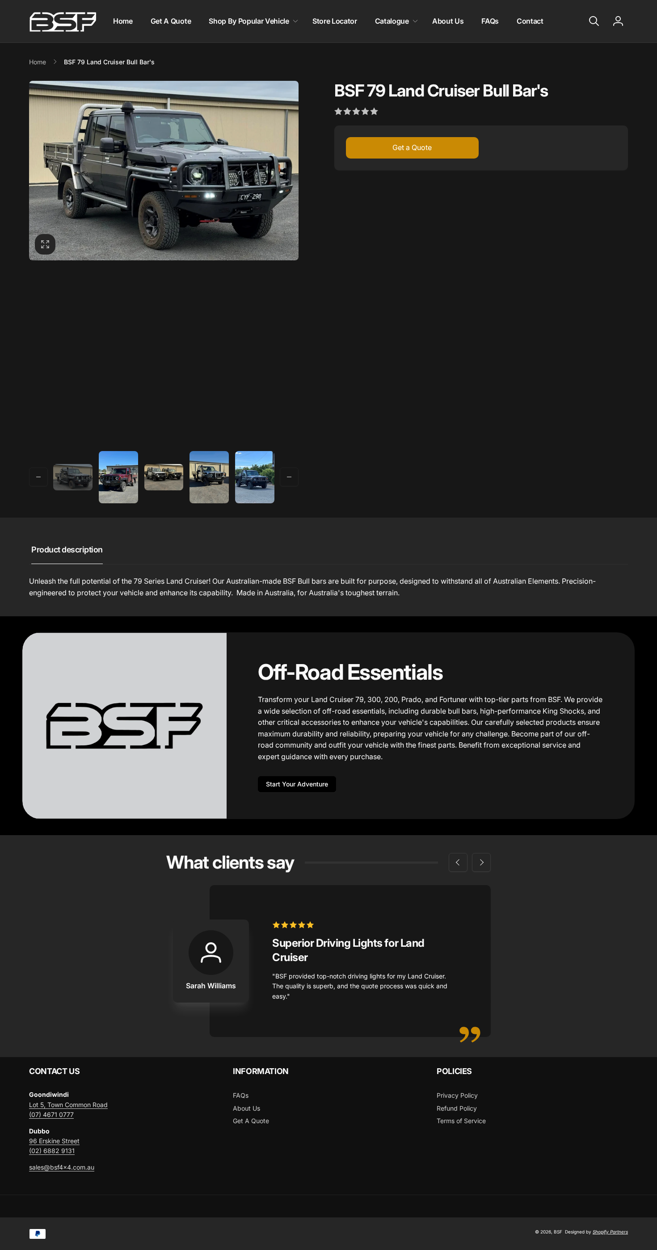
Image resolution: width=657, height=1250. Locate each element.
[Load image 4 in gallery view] (209, 477)
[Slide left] (38, 477)
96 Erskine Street (54, 1141)
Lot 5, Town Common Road (68, 1104)
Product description (67, 549)
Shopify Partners (610, 1231)
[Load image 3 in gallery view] (164, 477)
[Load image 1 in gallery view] (73, 477)
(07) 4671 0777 (51, 1114)
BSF (558, 1231)
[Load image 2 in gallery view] (118, 477)
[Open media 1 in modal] (164, 170)
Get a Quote (412, 147)
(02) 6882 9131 (52, 1150)
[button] (251, 21)
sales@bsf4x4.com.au (61, 1167)
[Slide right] (289, 477)
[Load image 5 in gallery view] (254, 477)
